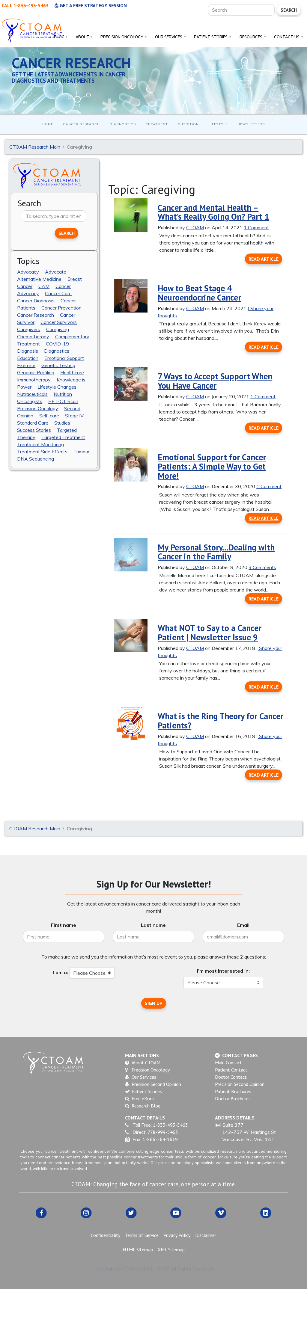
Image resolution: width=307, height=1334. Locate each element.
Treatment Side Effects (42, 452)
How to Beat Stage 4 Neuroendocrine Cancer (199, 293)
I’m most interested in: (223, 971)
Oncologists (29, 401)
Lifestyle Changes (56, 387)
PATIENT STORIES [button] (211, 36)
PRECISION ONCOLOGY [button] (122, 36)
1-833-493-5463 (170, 1125)
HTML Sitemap (138, 1249)
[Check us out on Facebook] (41, 1212)
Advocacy (28, 272)
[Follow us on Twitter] (131, 1212)
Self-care (49, 416)
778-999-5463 (163, 1132)
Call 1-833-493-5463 (25, 5)
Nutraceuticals (32, 394)
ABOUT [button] (83, 36)
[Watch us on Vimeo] (220, 1212)
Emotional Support (64, 358)
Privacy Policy (176, 1235)
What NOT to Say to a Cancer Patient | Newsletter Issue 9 (209, 632)
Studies (62, 423)
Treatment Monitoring (40, 444)
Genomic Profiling (35, 372)
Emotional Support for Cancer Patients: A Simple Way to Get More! (212, 466)
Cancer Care (58, 293)
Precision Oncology (37, 408)
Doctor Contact (231, 1077)
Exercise (26, 365)
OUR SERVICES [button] (169, 36)
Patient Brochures (233, 1091)
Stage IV (74, 416)
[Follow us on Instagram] (86, 1212)
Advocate (55, 272)
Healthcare (72, 372)
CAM (43, 286)
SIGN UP (153, 1003)
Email (243, 925)
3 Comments (262, 567)
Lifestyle (218, 124)
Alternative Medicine (39, 279)
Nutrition (188, 124)
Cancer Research (81, 124)
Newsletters (251, 124)
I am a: (60, 972)
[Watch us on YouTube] (175, 1212)
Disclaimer (205, 1235)
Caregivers (28, 329)
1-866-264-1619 (160, 1139)
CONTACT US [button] (287, 36)
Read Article (264, 259)
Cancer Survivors (58, 322)
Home (47, 124)
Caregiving (57, 329)
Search (289, 10)
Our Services (144, 1077)
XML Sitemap (171, 1249)
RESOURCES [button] (251, 36)
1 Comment (256, 227)
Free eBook (143, 1098)
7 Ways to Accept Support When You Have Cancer (215, 381)
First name (63, 925)
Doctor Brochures (233, 1098)
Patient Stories (147, 1091)
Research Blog (146, 1106)
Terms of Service (142, 1235)
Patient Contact (231, 1070)
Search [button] (66, 233)
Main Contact (228, 1063)
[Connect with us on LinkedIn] (265, 1212)
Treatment (157, 124)
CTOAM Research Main (34, 147)
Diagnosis (27, 351)
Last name (153, 925)
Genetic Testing (58, 365)
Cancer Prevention (61, 308)
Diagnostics (123, 124)
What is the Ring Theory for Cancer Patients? (220, 720)
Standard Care (32, 423)
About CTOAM (146, 1063)
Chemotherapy (33, 336)
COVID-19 (57, 344)
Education (27, 358)
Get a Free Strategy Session (92, 5)
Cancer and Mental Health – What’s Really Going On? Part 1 (213, 212)
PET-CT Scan (63, 401)
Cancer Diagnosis (36, 301)
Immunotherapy (34, 380)
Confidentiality (105, 1235)
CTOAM (195, 227)
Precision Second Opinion (156, 1084)
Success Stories (34, 430)
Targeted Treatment (63, 437)
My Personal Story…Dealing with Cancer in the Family (216, 552)
